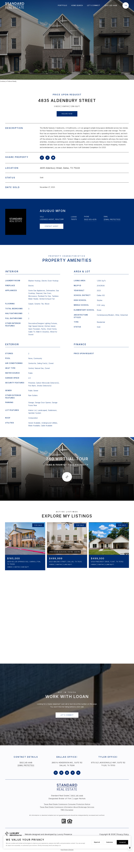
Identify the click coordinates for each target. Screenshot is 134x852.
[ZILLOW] (67, 773)
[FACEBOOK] (73, 773)
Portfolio (62, 5)
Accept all (122, 842)
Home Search (77, 5)
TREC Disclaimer (67, 810)
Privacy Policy (123, 834)
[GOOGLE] (61, 773)
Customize (109, 842)
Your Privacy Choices (67, 849)
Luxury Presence (64, 834)
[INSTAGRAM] (56, 773)
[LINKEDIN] (78, 773)
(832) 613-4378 (90, 219)
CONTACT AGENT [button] (51, 226)
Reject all (97, 842)
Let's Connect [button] (67, 715)
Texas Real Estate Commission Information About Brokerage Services (67, 807)
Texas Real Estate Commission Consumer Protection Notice (67, 804)
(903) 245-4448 (110, 5)
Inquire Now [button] (67, 114)
